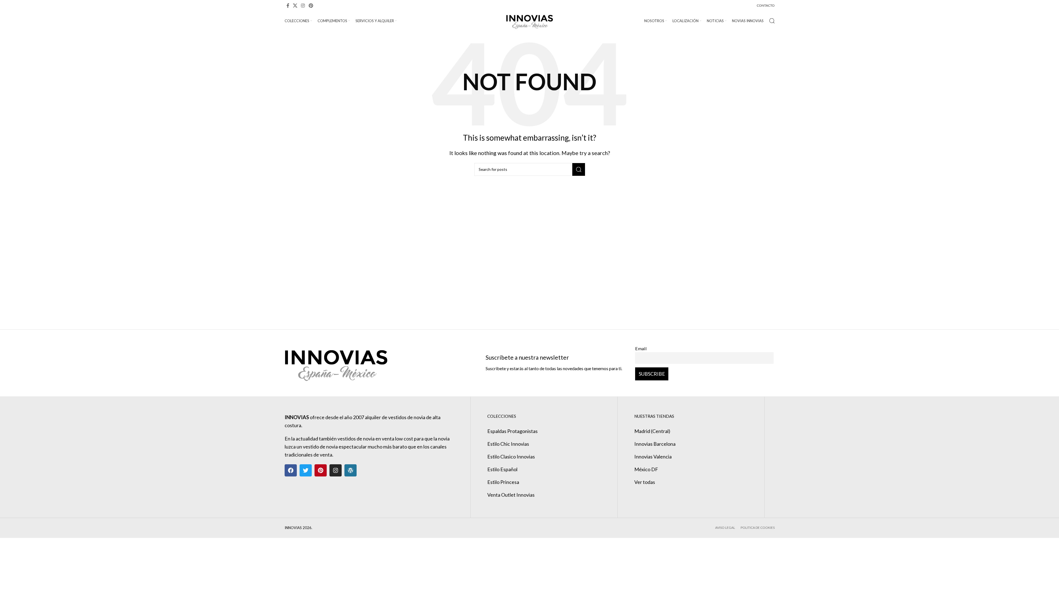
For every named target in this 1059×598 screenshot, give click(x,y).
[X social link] (295, 5)
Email (641, 348)
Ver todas (644, 482)
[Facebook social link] (288, 5)
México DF (646, 469)
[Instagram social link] (303, 5)
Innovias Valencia (653, 456)
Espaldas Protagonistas (512, 431)
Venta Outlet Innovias (511, 495)
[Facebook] (291, 470)
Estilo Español (502, 469)
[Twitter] (306, 470)
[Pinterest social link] (311, 5)
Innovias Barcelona (655, 444)
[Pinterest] (321, 470)
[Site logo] (529, 20)
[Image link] (336, 362)
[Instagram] (335, 470)
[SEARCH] (578, 169)
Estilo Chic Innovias (508, 444)
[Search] (771, 20)
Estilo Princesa (503, 482)
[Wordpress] (350, 470)
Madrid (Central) (652, 431)
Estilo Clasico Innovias (511, 456)
